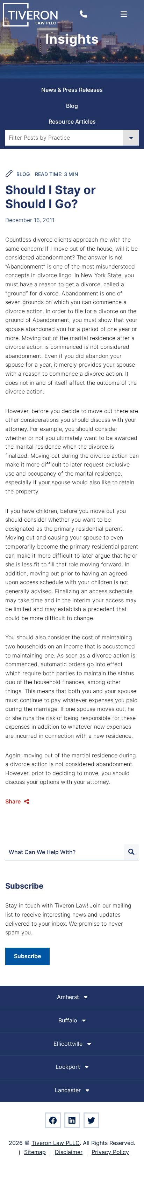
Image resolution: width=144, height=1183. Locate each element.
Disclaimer (68, 1151)
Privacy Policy (110, 1151)
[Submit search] (131, 852)
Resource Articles (72, 121)
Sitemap (35, 1151)
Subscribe (27, 956)
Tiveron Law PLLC (55, 1142)
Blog (72, 105)
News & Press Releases (72, 89)
